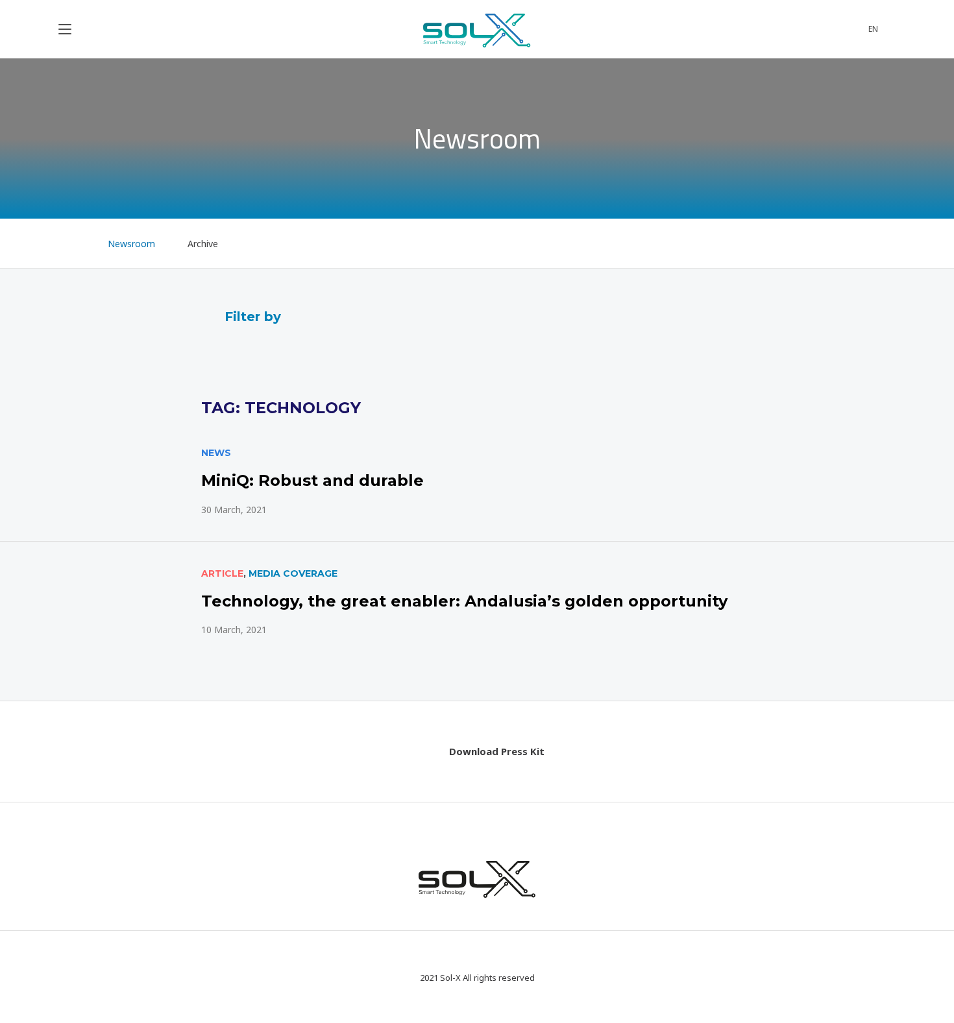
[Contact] (819, 29)
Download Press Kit (496, 751)
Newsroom (131, 243)
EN (873, 28)
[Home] (69, 243)
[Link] (477, 481)
